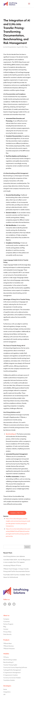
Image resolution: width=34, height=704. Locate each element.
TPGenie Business (8, 646)
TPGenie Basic (7, 643)
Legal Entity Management (13, 670)
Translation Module (9, 680)
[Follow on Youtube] (13, 604)
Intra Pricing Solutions (10, 47)
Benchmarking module (10, 660)
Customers (6, 621)
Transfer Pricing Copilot (10, 665)
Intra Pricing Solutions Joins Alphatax (14, 556)
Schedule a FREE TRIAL (17, 513)
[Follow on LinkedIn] (4, 604)
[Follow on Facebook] (9, 604)
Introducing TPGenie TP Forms (12, 565)
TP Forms (6, 657)
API (4, 694)
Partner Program (8, 624)
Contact (5, 629)
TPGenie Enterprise (9, 648)
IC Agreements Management (12, 672)
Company (6, 619)
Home (5, 689)
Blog (26, 47)
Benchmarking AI (11, 434)
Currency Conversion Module (12, 678)
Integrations (7, 692)
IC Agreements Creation (10, 675)
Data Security (7, 634)
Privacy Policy (7, 632)
